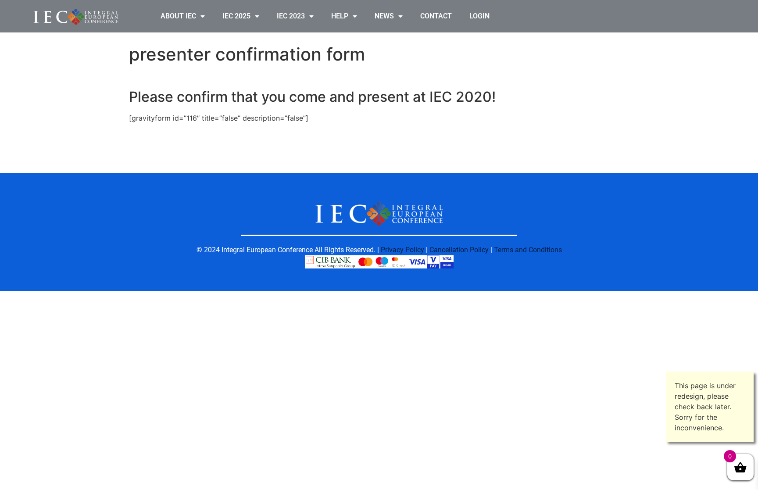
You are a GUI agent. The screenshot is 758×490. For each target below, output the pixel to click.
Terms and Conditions (528, 250)
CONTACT (436, 16)
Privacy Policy (402, 250)
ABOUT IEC (178, 16)
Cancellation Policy (459, 250)
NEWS (384, 16)
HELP (339, 16)
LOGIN (479, 16)
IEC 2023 (291, 16)
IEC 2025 (236, 16)
